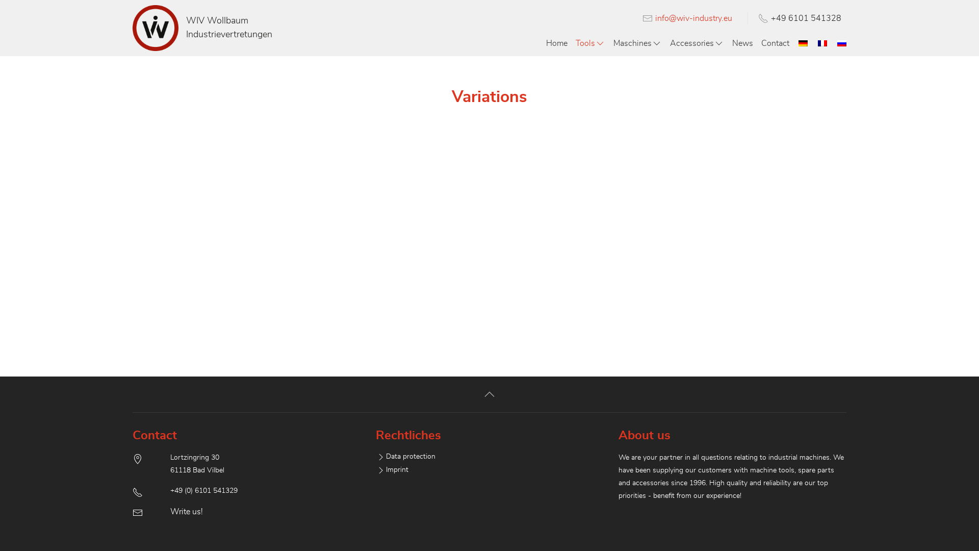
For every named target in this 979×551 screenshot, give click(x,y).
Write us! (186, 512)
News (742, 43)
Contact (775, 43)
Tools (585, 43)
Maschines (632, 43)
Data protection (410, 456)
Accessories (692, 43)
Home (557, 43)
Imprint (397, 469)
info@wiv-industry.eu (693, 18)
